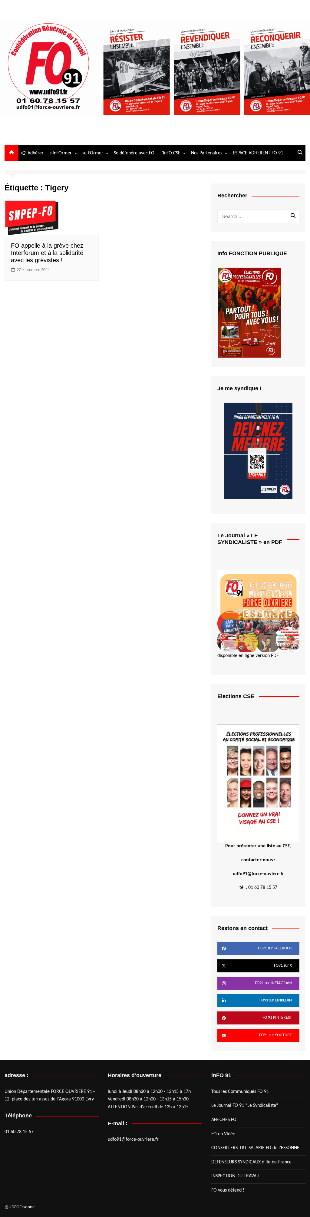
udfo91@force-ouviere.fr (258, 874)
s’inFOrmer (61, 153)
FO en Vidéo (223, 1134)
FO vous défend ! (227, 1190)
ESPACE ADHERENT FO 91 (258, 153)
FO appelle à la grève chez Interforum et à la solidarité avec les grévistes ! (47, 252)
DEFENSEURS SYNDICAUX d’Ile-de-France (251, 1162)
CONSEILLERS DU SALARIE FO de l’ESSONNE (255, 1148)
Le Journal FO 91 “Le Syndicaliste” (244, 1105)
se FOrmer (92, 153)
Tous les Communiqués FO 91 (240, 1091)
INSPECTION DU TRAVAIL (235, 1176)
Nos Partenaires (206, 153)
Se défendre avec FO (134, 153)
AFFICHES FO (223, 1119)
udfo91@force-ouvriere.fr (133, 1139)
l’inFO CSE (170, 153)
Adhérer (35, 153)
